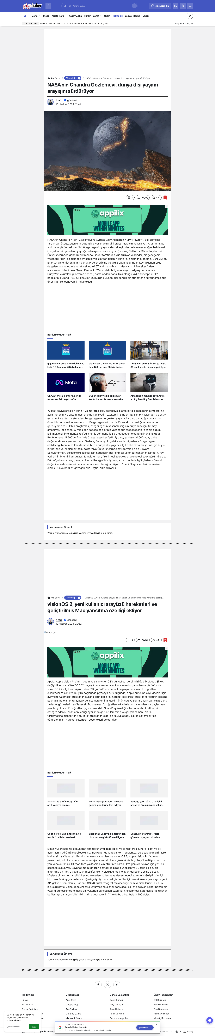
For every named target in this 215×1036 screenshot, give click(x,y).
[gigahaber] (32, 5)
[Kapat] (157, 1024)
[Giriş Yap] (183, 6)
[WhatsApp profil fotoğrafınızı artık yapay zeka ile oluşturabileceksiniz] (66, 794)
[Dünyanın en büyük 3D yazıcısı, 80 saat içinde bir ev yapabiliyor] (149, 356)
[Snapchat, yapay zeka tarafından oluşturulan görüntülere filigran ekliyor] (107, 826)
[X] (107, 984)
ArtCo (59, 100)
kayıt (97, 532)
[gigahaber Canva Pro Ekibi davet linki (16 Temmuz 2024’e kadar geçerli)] (66, 356)
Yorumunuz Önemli (61, 527)
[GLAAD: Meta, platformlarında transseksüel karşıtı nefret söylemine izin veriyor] (66, 388)
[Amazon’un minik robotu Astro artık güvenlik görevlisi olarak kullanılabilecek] (149, 388)
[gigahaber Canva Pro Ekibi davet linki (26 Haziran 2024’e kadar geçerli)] (107, 356)
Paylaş (190, 1031)
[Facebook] (98, 984)
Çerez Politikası (13, 1027)
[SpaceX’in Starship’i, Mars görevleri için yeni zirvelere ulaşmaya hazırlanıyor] (149, 826)
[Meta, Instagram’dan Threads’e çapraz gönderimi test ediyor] (107, 794)
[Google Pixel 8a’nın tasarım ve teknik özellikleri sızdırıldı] (66, 826)
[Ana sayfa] (24, 15)
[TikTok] (116, 984)
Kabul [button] (34, 1027)
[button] (175, 6)
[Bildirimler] (190, 6)
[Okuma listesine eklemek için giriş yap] (165, 197)
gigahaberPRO (162, 6)
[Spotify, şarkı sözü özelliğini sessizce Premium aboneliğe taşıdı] (149, 794)
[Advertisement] (107, 53)
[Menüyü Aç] (48, 6)
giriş (75, 532)
